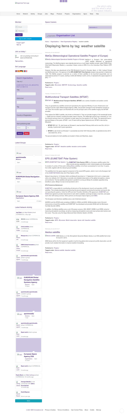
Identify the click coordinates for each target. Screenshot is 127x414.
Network (25, 14)
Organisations (76, 14)
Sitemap (98, 410)
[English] (16, 71)
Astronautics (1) (91, 27)
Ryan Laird (24, 332)
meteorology (72, 85)
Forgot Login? (21, 43)
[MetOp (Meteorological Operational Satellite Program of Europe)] (65, 59)
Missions (18, 159)
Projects (67, 14)
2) (50, 77)
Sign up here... (19, 61)
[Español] (19, 71)
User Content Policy (77, 410)
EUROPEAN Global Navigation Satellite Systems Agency (38, 177)
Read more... (49, 87)
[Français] (26, 71)
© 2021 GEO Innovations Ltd (34, 410)
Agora (85, 14)
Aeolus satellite (52, 232)
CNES (95, 196)
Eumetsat (58, 85)
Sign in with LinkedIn (25, 38)
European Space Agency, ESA (27, 196)
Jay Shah (19, 212)
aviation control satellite (79, 146)
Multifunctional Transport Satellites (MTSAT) (66, 96)
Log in (19, 35)
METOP (65, 85)
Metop (73, 166)
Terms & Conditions (63, 410)
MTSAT (58, 146)
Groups (40, 14)
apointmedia (21, 157)
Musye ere (24, 235)
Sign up (19, 45)
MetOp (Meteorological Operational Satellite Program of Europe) (76, 55)
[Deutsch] (21, 71)
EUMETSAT (73, 162)
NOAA (58, 173)
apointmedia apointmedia (29, 255)
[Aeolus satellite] (50, 235)
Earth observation (72, 220)
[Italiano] (23, 71)
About (86, 410)
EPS (57, 220)
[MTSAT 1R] (49, 100)
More (28, 401)
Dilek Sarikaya (30, 375)
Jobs (46, 14)
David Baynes (25, 392)
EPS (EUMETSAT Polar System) (61, 158)
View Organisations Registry (69, 41)
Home (18, 14)
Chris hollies (25, 226)
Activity (33, 14)
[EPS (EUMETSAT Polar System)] (55, 162)
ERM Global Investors (28, 244)
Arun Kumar (28, 212)
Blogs (52, 14)
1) (48, 77)
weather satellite (82, 85)
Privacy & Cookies (50, 410)
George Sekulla (26, 381)
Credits (92, 410)
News (91, 14)
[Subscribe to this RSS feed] (110, 50)
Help (97, 14)
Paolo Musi (19, 375)
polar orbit (81, 220)
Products (59, 14)
